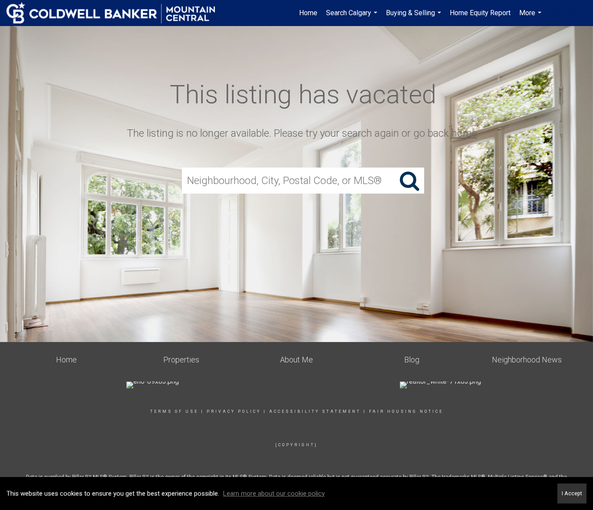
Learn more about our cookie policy (274, 493)
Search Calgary (352, 17)
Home (308, 13)
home (464, 133)
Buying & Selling (414, 17)
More (531, 17)
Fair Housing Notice (406, 411)
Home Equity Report (480, 13)
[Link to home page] (115, 13)
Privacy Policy (234, 411)
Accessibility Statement (315, 411)
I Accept (572, 493)
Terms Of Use (174, 411)
